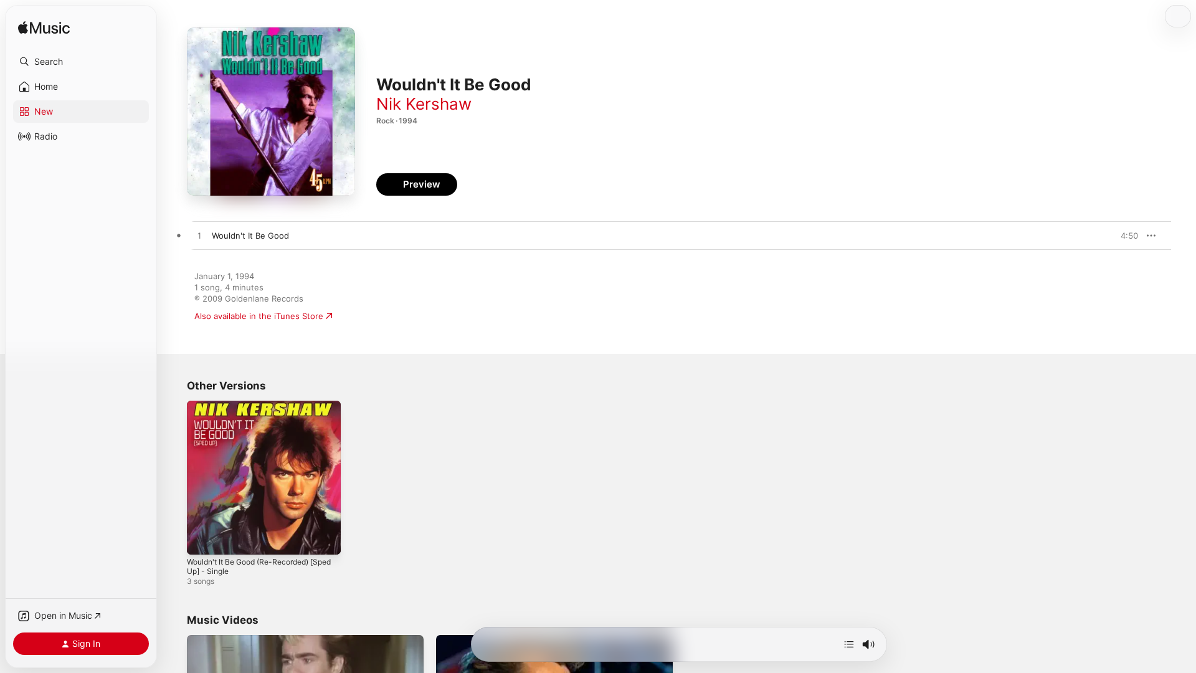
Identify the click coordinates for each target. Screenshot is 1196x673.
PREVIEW (1124, 235)
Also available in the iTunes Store (258, 316)
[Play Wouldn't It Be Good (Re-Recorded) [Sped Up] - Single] (202, 539)
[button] (81, 61)
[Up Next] (849, 644)
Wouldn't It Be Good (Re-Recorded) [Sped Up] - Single (255, 411)
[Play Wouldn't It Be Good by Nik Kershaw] (199, 236)
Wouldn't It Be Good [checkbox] (250, 236)
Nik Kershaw (424, 103)
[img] (44, 28)
